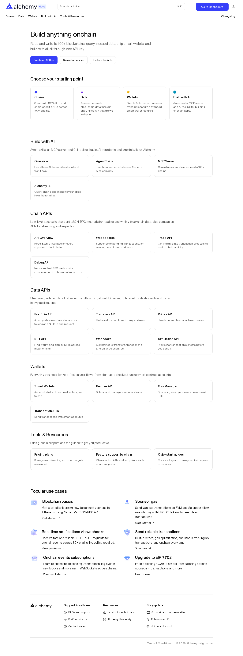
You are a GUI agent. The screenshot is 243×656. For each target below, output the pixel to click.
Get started (49, 518)
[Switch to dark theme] (233, 6)
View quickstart (51, 548)
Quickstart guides (73, 60)
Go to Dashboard (212, 6)
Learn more (142, 574)
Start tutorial (143, 522)
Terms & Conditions (159, 643)
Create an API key (43, 60)
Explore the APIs (103, 60)
